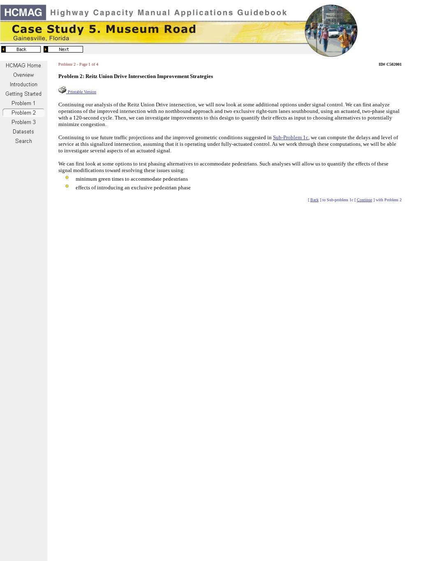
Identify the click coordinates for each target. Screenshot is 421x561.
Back (314, 200)
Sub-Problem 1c (290, 137)
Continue (364, 200)
